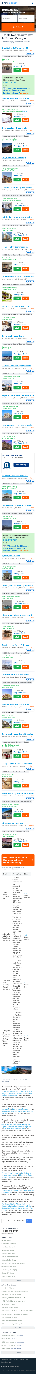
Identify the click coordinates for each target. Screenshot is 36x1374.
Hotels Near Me (6, 1362)
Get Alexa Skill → (25, 93)
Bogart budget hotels (8, 1253)
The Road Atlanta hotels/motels (12, 1320)
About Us (12, 1359)
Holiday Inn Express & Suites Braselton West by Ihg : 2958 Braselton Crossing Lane (15, 704)
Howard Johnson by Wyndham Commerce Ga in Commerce (16, 366)
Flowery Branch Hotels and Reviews (13, 1263)
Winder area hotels (8, 1250)
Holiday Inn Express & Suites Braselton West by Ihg (17, 1209)
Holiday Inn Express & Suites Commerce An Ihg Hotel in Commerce (15, 98)
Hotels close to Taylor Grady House (13, 1324)
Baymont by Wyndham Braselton (18, 734)
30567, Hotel (6, 1339)
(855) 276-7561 (10, 82)
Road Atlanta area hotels (10, 1317)
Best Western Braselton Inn (15, 128)
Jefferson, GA (6, 1240)
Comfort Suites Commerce (15, 476)
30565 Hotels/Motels (8, 1345)
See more (25, 111)
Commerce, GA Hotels (9, 1243)
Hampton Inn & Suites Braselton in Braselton (17, 764)
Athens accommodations (10, 1257)
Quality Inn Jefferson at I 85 (15, 48)
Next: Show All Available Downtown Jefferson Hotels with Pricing (15, 860)
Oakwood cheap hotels (9, 1266)
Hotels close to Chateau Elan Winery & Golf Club (17, 1311)
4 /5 (25, 893)
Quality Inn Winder (11, 556)
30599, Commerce (8, 1342)
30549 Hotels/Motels (8, 1335)
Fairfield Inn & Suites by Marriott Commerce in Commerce (17, 217)
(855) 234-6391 (15, 1366)
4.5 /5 (26, 1036)
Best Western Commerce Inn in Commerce (17, 425)
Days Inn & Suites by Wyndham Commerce (17, 187)
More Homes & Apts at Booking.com (12, 455)
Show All (18, 1280)
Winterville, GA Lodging (9, 1270)
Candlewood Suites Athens (11, 1204)
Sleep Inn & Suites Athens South (17, 615)
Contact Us (4, 1359)
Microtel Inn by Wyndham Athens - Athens (18, 793)
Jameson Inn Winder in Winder (17, 505)
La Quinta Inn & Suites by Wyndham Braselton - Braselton (17, 158)
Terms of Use (19, 1359)
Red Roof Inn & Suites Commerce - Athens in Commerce (18, 277)
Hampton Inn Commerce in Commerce (15, 247)
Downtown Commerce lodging (11, 1294)
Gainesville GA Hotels (9, 1260)
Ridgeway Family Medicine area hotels (14, 1298)
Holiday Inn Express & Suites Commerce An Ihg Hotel (17, 1112)
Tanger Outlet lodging (8, 1304)
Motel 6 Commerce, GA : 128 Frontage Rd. (15, 306)
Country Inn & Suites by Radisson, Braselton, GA (18, 585)
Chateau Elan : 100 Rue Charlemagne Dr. (13, 823)
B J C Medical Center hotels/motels (13, 1301)
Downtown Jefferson (8, 1288)
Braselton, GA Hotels (8, 1247)
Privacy (27, 1359)
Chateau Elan (21, 1093)
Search (29, 1221)
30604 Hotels (6, 1348)
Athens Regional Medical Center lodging (15, 1314)
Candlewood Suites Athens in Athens (16, 645)
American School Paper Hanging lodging (15, 1291)
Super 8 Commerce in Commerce (18, 395)
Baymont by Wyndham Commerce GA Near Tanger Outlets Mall (15, 336)
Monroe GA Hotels (8, 1273)
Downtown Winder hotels (10, 1307)
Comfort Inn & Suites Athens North (15, 675)
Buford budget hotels (8, 1276)
